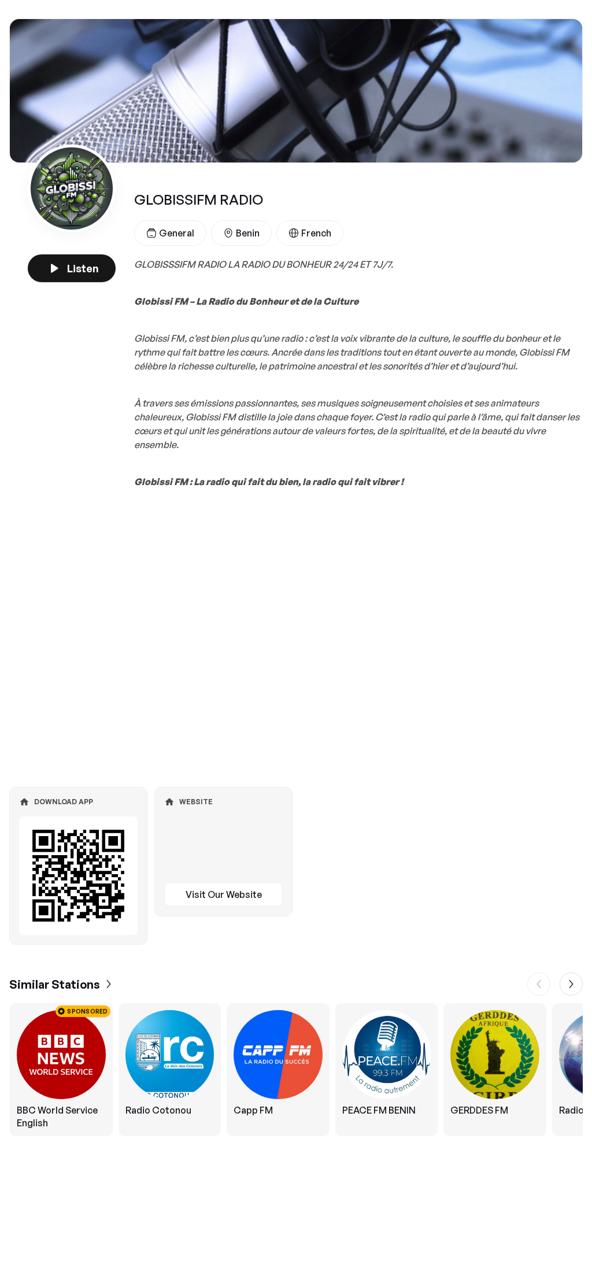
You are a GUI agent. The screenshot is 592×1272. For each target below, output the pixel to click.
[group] (296, 1070)
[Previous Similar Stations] (538, 984)
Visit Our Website (224, 894)
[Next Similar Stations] (571, 984)
